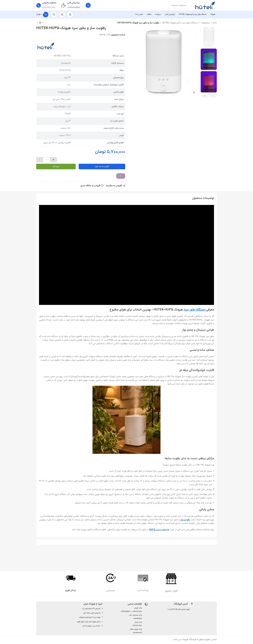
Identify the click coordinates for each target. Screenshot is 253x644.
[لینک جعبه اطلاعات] (183, 604)
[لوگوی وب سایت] (205, 5)
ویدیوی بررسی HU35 (159, 529)
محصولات (205, 23)
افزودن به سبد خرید (102, 166)
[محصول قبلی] (43, 23)
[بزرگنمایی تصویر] (194, 92)
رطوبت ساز (185, 519)
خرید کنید (55, 166)
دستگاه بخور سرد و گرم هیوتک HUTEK (180, 23)
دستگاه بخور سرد (195, 309)
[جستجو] (88, 5)
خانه (215, 23)
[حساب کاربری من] (70, 14)
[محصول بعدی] (37, 23)
